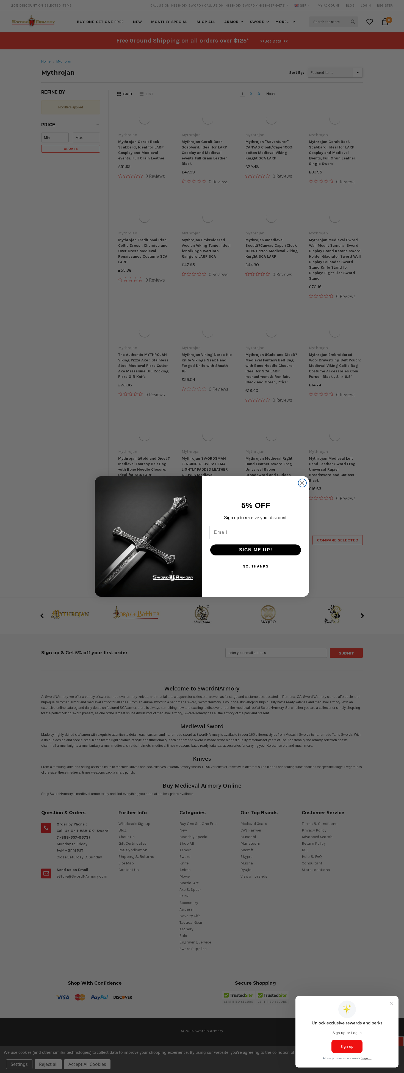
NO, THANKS (256, 566)
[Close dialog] (302, 483)
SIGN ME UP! (255, 549)
